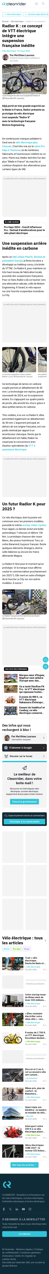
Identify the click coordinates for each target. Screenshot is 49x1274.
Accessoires (31, 1078)
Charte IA (19, 1256)
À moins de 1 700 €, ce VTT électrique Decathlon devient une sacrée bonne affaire (35, 1035)
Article (6, 949)
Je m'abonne (24, 1234)
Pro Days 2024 (23, 51)
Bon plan (17, 949)
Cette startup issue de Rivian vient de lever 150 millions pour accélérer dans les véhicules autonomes (36, 997)
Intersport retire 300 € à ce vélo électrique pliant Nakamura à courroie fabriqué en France (36, 1129)
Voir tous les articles (23, 1165)
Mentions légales (24, 1249)
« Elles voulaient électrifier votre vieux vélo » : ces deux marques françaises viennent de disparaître (35, 1016)
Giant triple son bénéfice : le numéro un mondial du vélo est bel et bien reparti (36, 1110)
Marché (29, 1116)
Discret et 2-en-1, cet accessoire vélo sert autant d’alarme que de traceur (35, 1072)
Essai (26, 949)
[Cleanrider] (14, 3)
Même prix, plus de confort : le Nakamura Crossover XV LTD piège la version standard (35, 1091)
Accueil (5, 21)
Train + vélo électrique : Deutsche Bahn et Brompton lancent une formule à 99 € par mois (35, 960)
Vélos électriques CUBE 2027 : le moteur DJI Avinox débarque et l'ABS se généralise (34, 1148)
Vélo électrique (17, 21)
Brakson (13, 1265)
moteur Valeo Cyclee (34, 525)
